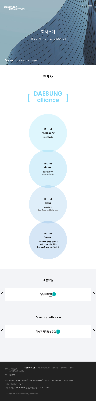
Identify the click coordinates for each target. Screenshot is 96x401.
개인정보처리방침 (29, 368)
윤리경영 (55, 368)
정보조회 (63, 368)
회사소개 (22, 60)
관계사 (71, 368)
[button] (94, 293)
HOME (10, 60)
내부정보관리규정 (44, 368)
